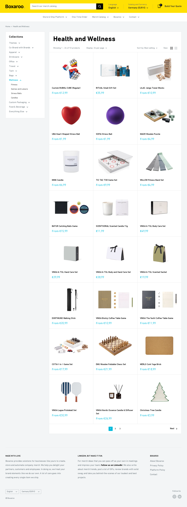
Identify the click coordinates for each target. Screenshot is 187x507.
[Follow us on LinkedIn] (180, 497)
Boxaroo (117, 17)
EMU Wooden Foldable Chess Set (111, 364)
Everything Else (17, 112)
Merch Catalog (99, 17)
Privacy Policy (156, 466)
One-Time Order (79, 17)
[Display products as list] (176, 48)
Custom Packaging (18, 102)
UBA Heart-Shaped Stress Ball (66, 134)
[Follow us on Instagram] (174, 497)
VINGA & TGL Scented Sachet (153, 272)
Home (7, 27)
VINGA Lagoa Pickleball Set (64, 410)
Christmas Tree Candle (150, 410)
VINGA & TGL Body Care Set (153, 226)
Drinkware (14, 57)
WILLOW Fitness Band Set (152, 180)
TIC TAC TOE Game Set (106, 180)
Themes (13, 43)
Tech (11, 71)
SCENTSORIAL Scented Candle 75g (112, 226)
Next (172, 429)
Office (12, 62)
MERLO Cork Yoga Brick (150, 364)
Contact (132, 17)
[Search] (99, 6)
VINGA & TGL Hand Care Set (65, 272)
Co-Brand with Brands (20, 48)
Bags (11, 76)
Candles (14, 98)
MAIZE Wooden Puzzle (150, 134)
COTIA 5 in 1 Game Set (62, 364)
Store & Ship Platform (53, 17)
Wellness (14, 80)
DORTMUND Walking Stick (64, 318)
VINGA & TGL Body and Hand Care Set (113, 272)
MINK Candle (57, 180)
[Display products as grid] (171, 48)
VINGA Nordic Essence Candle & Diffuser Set (114, 412)
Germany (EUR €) (28, 491)
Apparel (13, 52)
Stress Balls (16, 93)
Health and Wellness (21, 27)
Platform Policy (157, 470)
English (10, 491)
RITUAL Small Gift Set (106, 88)
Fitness (14, 85)
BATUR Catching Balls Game (64, 226)
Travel (12, 66)
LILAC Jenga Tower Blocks (152, 88)
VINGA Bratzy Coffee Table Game (111, 318)
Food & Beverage (17, 107)
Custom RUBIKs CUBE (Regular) (66, 88)
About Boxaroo (157, 461)
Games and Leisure (19, 89)
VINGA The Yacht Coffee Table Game (156, 318)
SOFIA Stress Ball (104, 134)
